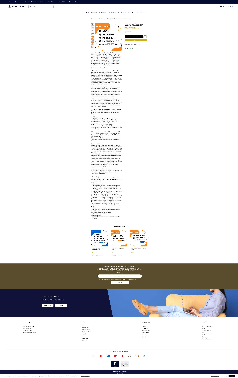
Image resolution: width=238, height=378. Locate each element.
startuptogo (18, 6)
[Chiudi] (236, 376)
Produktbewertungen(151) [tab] (98, 234)
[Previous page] (110, 285)
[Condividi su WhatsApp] (130, 48)
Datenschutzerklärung (85, 376)
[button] (18, 2)
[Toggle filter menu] (143, 237)
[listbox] (18, 2)
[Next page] (128, 285)
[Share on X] (132, 48)
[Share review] (144, 242)
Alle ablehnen (224, 376)
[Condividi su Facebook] (125, 48)
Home (92, 18)
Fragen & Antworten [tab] (110, 234)
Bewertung (138, 225)
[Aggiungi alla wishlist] (145, 36)
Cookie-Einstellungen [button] (215, 376)
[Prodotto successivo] (148, 305)
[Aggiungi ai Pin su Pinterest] (127, 48)
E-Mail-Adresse (119, 340)
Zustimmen (232, 376)
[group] (119, 311)
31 (124, 285)
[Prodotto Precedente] (89, 305)
